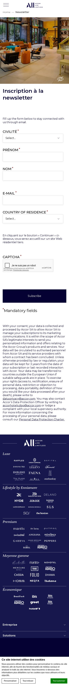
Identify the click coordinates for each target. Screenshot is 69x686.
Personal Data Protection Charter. (42, 419)
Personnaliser (10, 681)
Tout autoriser (59, 681)
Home (6, 12)
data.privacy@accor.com (19, 398)
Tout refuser (28, 681)
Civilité (11, 132)
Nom (8, 169)
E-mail (10, 193)
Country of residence (25, 212)
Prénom (11, 150)
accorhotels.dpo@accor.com (22, 405)
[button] (60, 79)
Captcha (12, 257)
